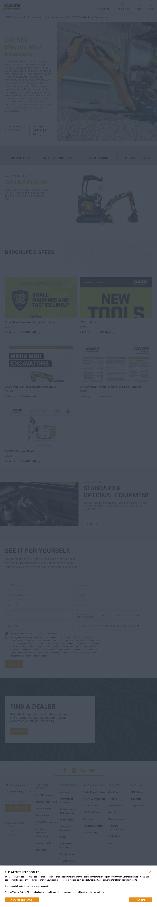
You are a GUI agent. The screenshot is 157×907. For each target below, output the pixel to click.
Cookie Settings (22, 899)
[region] (78, 886)
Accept (141, 899)
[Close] (150, 871)
